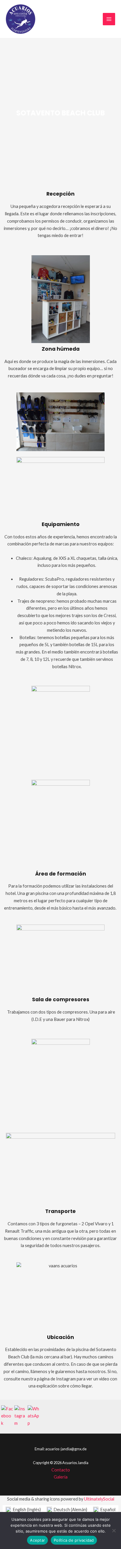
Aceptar (37, 1540)
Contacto (60, 1469)
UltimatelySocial (99, 1498)
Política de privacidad (74, 1540)
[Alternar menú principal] (109, 19)
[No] (114, 1530)
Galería (61, 1476)
